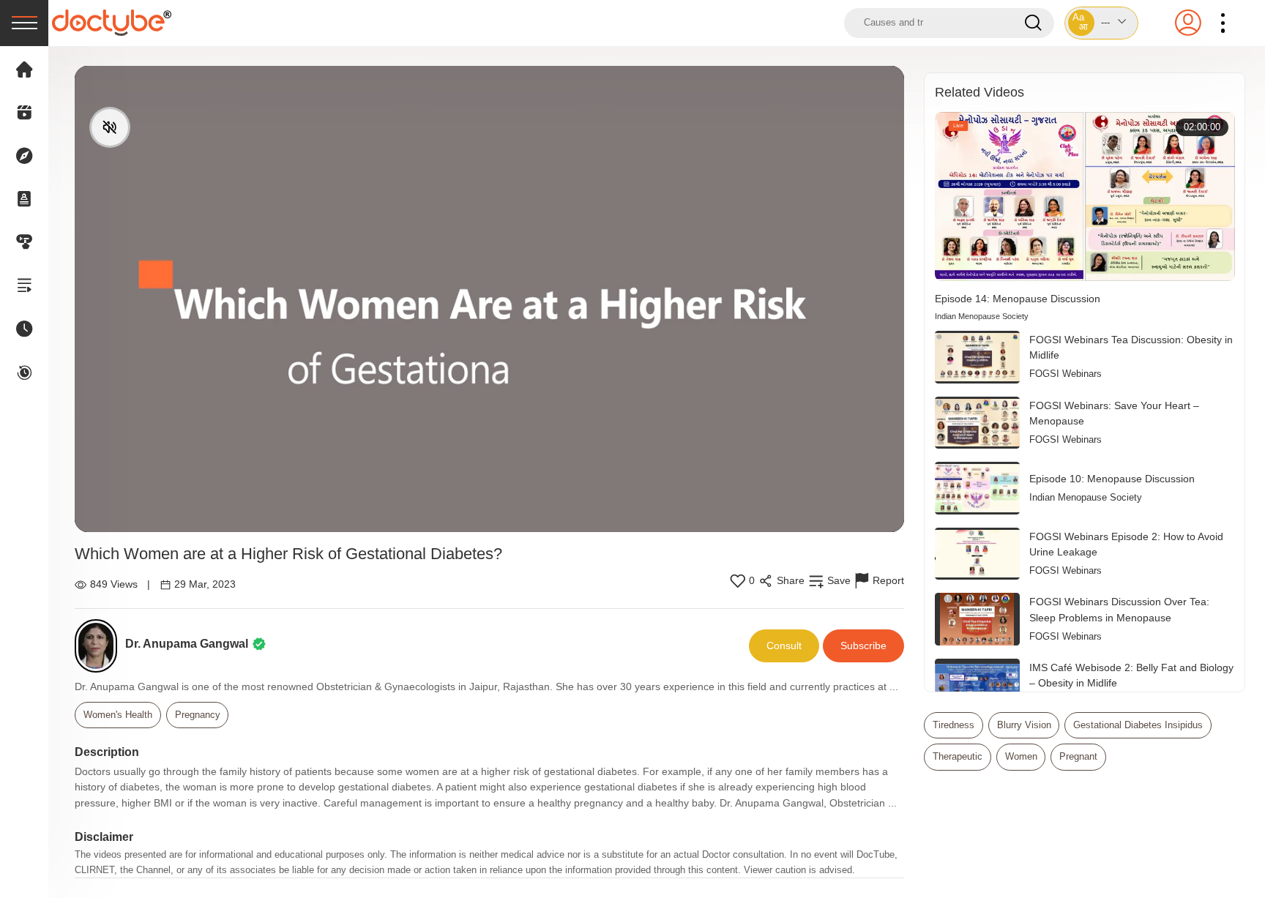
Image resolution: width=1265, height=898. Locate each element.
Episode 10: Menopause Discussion (1112, 478)
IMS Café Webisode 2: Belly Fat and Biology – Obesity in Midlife (1131, 675)
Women (1021, 756)
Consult (784, 645)
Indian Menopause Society (982, 316)
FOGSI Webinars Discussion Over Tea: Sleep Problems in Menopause (1119, 610)
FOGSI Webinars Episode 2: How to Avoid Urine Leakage (1126, 544)
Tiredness (953, 724)
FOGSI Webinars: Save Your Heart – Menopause (1114, 413)
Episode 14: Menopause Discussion (1017, 298)
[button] (1101, 23)
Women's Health (117, 714)
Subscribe (863, 645)
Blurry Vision (1024, 724)
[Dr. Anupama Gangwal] (100, 646)
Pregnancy (197, 714)
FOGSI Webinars (1065, 373)
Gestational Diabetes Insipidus (1138, 724)
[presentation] (24, 23)
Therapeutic (957, 756)
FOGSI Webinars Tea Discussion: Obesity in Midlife (1131, 348)
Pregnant (1078, 756)
